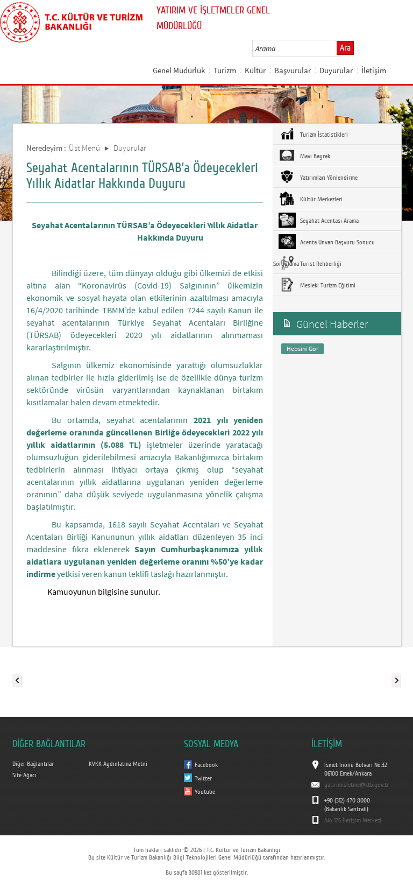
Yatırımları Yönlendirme (328, 177)
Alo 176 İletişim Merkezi (352, 820)
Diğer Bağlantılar (33, 764)
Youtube (205, 792)
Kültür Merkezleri (320, 199)
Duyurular (336, 70)
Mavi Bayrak (314, 156)
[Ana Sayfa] (71, 20)
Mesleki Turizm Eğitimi (326, 285)
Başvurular (292, 70)
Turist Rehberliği (319, 263)
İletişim (373, 70)
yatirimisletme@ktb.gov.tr (356, 785)
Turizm (224, 70)
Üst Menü (84, 148)
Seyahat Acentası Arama (328, 220)
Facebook (206, 765)
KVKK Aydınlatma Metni (118, 764)
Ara (345, 48)
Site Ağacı (24, 775)
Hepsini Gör (302, 348)
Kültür (255, 70)
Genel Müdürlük (179, 70)
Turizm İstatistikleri (323, 134)
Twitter (203, 778)
